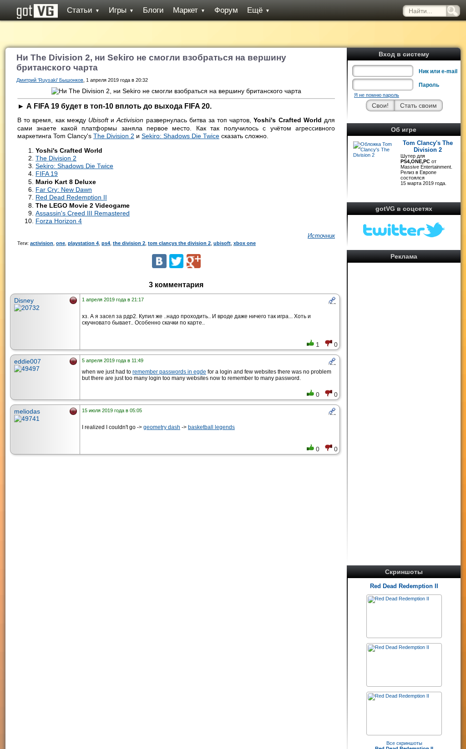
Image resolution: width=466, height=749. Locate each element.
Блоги (153, 10)
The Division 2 (113, 136)
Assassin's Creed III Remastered (82, 213)
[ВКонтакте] (159, 261)
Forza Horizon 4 (58, 221)
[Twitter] (176, 261)
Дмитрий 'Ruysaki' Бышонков (49, 80)
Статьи (83, 10)
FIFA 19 (46, 173)
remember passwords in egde (169, 372)
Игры (121, 10)
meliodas (27, 411)
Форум (226, 10)
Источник (321, 235)
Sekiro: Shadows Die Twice (180, 136)
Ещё (258, 10)
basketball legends (211, 427)
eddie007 (27, 361)
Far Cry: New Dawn (63, 189)
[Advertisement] (404, 401)
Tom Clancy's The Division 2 (428, 146)
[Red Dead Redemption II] (398, 598)
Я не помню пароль (376, 95)
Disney (24, 300)
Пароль (429, 85)
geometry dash (161, 427)
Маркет (189, 10)
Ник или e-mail (438, 71)
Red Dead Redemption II (404, 586)
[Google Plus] (194, 261)
